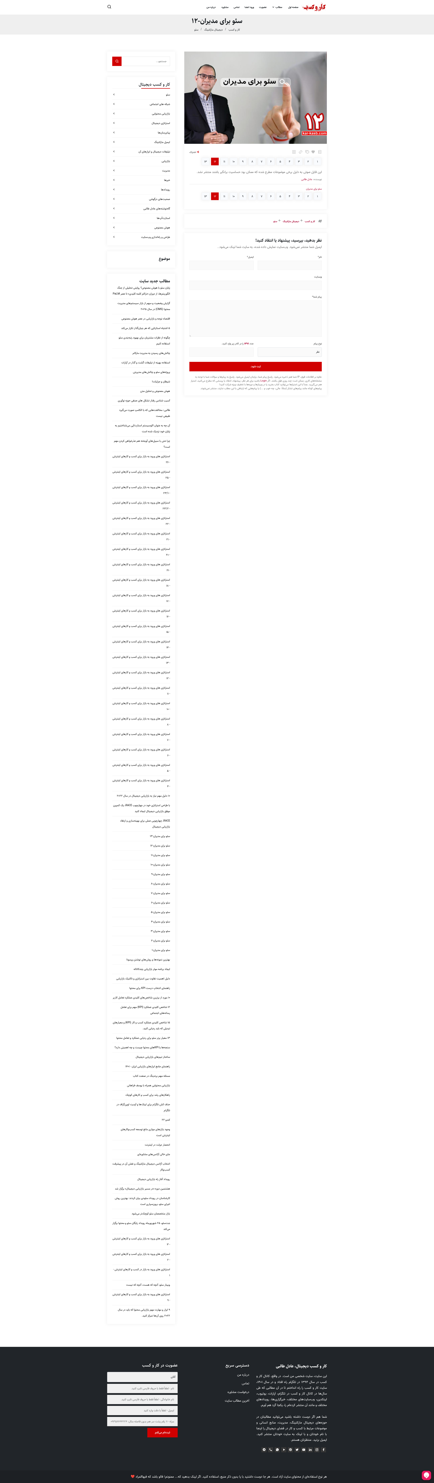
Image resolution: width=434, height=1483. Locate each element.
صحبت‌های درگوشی (159, 199)
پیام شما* (317, 297)
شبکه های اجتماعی (160, 104)
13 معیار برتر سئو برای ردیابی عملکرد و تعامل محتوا (143, 1038)
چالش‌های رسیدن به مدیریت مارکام (151, 353)
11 (224, 161)
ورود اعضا (249, 7)
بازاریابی (166, 161)
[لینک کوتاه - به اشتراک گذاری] (300, 152)
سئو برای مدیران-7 (160, 893)
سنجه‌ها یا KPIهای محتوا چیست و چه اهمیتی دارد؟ (142, 1047)
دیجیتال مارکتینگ (213, 30)
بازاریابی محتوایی (161, 114)
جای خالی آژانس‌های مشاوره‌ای (153, 1154)
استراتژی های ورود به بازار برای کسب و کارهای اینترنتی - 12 (141, 675)
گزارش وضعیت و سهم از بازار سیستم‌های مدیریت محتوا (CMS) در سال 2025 (143, 306)
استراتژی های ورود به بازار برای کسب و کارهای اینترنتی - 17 (141, 598)
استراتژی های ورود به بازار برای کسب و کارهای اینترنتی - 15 (141, 629)
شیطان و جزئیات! (161, 381)
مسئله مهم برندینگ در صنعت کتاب (151, 1076)
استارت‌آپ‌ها (163, 218)
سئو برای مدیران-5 (160, 912)
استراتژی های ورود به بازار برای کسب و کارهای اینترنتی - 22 (141, 521)
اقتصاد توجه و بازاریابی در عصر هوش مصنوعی (145, 319)
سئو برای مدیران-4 (160, 922)
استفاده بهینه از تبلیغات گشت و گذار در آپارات (145, 362)
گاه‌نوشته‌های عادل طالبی (156, 209)
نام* (320, 257)
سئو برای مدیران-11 (160, 855)
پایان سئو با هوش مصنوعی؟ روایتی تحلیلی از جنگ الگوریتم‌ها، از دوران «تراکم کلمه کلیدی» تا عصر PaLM (141, 291)
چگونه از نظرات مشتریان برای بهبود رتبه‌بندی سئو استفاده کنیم (144, 341)
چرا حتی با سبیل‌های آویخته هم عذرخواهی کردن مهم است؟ (142, 444)
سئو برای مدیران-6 (160, 903)
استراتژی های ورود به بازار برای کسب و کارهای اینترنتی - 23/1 (141, 490)
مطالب (278, 7)
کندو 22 (166, 1120)
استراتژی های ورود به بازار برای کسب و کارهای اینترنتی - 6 (141, 752)
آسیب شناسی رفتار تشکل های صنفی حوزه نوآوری (144, 400)
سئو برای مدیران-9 (160, 874)
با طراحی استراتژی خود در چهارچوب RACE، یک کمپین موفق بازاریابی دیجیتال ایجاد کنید (141, 808)
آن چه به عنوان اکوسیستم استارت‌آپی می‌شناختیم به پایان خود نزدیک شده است (142, 428)
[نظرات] (306, 152)
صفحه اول (293, 7)
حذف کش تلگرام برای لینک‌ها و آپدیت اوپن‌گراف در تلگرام (143, 1107)
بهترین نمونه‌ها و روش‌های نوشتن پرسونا (148, 960)
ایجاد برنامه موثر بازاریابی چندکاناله (152, 969)
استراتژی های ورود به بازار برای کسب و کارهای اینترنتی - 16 (141, 614)
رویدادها (165, 190)
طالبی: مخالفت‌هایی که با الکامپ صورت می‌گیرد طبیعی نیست (144, 413)
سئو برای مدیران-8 (160, 884)
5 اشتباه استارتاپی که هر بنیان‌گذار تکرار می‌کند (145, 328)
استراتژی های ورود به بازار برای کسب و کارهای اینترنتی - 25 (141, 475)
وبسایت (318, 277)
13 (205, 161)
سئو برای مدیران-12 (160, 846)
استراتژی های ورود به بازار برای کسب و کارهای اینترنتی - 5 (141, 768)
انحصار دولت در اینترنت (157, 1145)
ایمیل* (250, 257)
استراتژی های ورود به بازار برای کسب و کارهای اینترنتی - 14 (141, 644)
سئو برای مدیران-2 (160, 941)
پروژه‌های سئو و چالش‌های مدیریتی (151, 372)
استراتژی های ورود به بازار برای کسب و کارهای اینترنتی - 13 (141, 660)
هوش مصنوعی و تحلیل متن (155, 391)
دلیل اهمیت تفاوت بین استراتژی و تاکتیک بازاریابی (143, 979)
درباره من (211, 7)
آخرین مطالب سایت (237, 1400)
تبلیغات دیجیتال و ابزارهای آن (154, 152)
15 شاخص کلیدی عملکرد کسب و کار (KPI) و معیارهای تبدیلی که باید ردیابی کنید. (141, 1025)
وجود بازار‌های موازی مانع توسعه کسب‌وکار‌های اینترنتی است (145, 1132)
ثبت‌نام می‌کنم (162, 1432)
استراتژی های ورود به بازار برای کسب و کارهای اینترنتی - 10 (141, 706)
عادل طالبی (306, 179)
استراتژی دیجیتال (161, 123)
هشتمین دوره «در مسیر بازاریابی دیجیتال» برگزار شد (142, 1189)
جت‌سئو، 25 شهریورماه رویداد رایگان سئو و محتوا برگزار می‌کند (141, 1226)
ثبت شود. (255, 366)
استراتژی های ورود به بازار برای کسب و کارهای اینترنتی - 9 (141, 1297)
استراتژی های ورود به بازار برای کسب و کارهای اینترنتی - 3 (141, 1241)
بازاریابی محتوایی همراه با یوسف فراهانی (148, 1085)
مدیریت (166, 171)
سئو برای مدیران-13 (160, 836)
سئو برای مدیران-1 (161, 950)
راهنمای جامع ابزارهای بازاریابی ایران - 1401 (147, 1066)
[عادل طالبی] (314, 7)
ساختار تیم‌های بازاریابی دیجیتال (153, 1057)
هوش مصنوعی (162, 228)
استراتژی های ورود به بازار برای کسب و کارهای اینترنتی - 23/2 (141, 506)
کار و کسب (234, 30)
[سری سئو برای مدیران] (293, 152)
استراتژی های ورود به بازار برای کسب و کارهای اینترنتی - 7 (141, 737)
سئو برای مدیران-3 (160, 931)
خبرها (167, 180)
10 (234, 161)
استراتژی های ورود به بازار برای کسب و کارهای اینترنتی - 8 (141, 722)
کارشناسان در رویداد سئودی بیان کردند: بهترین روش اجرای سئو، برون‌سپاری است (142, 1201)
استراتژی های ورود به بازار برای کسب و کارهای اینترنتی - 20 (141, 552)
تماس (237, 7)
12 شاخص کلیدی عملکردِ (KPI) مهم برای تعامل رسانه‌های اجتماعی (145, 1010)
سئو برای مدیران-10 (160, 865)
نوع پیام (318, 344)
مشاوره (225, 7)
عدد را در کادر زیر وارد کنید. (238, 344)
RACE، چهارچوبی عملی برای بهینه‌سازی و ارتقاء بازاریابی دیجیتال (145, 824)
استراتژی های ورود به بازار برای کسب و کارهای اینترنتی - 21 (141, 536)
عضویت (263, 7)
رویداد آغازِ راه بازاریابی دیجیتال (153, 1179)
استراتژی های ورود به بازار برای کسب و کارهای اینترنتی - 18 (141, 583)
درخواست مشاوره (238, 1392)
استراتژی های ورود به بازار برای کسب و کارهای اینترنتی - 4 (141, 783)
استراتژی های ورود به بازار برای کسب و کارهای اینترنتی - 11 (141, 691)
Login (263, 381)
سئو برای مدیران (314, 189)
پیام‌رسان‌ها (164, 133)
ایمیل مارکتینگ (162, 142)
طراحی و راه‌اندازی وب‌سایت (155, 237)
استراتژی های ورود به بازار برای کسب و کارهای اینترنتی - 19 (141, 567)
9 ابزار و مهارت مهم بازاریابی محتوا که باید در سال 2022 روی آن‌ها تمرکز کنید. (144, 1313)
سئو (196, 30)
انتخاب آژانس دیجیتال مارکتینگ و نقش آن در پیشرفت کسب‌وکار (141, 1167)
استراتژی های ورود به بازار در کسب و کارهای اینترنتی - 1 (141, 1272)
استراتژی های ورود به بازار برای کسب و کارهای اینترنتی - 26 (141, 459)
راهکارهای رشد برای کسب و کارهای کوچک (147, 1095)
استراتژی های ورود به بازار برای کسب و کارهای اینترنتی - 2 (141, 1257)
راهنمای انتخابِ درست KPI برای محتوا (149, 988)
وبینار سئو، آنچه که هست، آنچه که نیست (148, 1285)
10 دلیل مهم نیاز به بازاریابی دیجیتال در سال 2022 (143, 796)
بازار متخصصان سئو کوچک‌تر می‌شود (151, 1214)
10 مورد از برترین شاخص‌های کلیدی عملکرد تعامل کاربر (141, 998)
